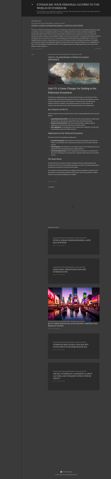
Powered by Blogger (67, 471)
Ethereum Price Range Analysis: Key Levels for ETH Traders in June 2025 (70, 345)
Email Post (54, 181)
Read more (98, 48)
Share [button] (32, 48)
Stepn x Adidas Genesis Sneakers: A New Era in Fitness (57, 25)
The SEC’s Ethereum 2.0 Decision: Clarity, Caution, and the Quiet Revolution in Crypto (72, 375)
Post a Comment (39, 48)
